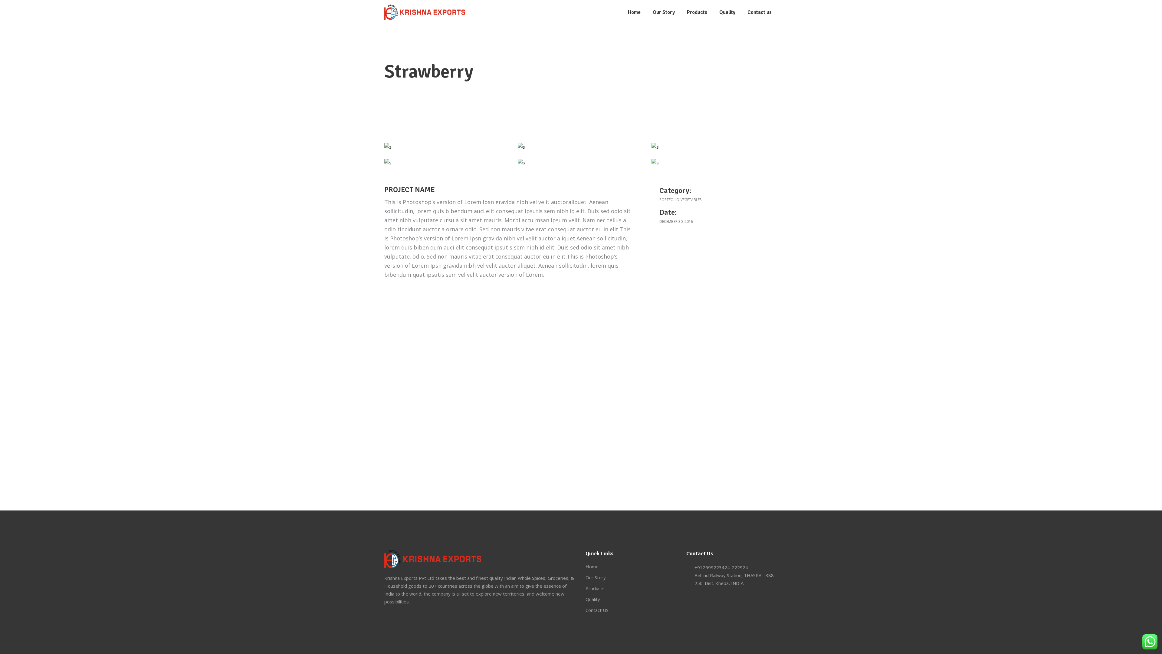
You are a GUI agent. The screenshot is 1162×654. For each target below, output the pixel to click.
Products (595, 588)
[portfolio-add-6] (388, 147)
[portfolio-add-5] (655, 163)
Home (592, 566)
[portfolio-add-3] (388, 163)
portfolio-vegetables (680, 199)
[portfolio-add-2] (655, 147)
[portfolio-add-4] (521, 163)
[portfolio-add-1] (521, 147)
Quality (593, 599)
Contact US (597, 610)
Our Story (596, 577)
